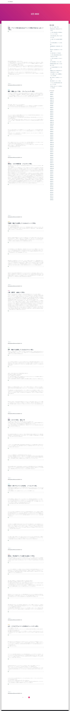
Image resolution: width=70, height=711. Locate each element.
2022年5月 (51, 177)
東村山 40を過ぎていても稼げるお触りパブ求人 (21, 556)
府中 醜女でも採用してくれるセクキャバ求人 (20, 349)
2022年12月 (52, 164)
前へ (23, 697)
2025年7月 (51, 107)
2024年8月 (51, 127)
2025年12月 (52, 98)
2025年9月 (51, 103)
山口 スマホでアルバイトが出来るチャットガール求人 (23, 626)
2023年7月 (51, 151)
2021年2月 (51, 194)
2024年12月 (52, 120)
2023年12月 (52, 142)
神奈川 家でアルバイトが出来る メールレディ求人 (22, 486)
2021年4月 (51, 190)
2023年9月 (51, 148)
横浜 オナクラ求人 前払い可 (16, 420)
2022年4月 (51, 179)
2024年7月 (51, 129)
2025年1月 (51, 118)
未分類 (9, 26)
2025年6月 (51, 109)
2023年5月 (51, 155)
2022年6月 (51, 175)
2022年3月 (51, 181)
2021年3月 (51, 192)
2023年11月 (52, 144)
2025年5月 (51, 111)
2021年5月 (51, 188)
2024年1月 (51, 140)
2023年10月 (52, 146)
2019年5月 (51, 199)
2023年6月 (51, 153)
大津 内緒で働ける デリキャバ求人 (55, 61)
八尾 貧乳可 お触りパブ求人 (16, 292)
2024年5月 (51, 133)
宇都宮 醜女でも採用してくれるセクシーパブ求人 (22, 223)
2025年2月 (51, 116)
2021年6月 (51, 186)
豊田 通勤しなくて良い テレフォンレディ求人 (21, 91)
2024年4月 (51, 135)
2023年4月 (51, 157)
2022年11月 (52, 166)
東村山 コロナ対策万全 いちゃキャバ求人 (20, 164)
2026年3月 (51, 92)
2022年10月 (52, 168)
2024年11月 (52, 122)
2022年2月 (51, 183)
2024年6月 (51, 131)
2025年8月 (51, 105)
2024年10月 (52, 124)
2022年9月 (51, 170)
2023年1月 (51, 162)
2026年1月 (51, 96)
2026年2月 (51, 94)
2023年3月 (51, 159)
